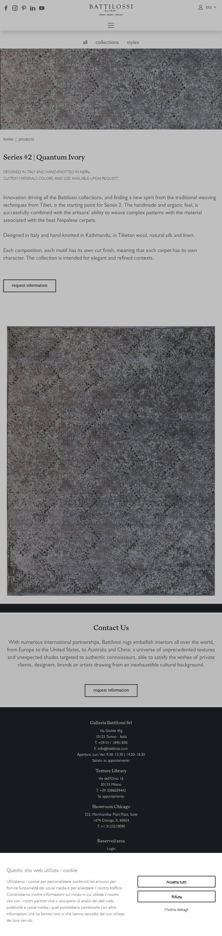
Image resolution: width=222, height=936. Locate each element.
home (8, 140)
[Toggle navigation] (111, 25)
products (26, 140)
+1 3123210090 (113, 827)
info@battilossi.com (113, 749)
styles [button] (133, 43)
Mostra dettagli (176, 909)
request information (29, 286)
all (85, 43)
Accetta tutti (176, 882)
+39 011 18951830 (113, 743)
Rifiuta (177, 896)
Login (111, 849)
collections (107, 43)
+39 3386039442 (113, 791)
